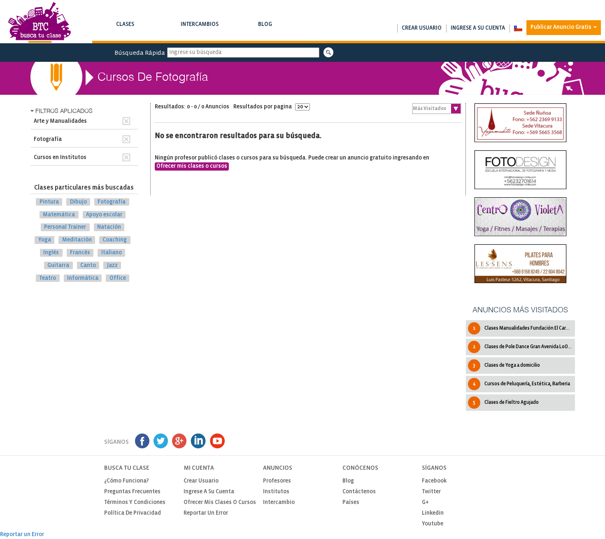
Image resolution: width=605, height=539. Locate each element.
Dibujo (78, 202)
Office (117, 278)
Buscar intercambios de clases (199, 32)
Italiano (111, 252)
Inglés (51, 252)
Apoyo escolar (104, 214)
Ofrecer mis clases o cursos (191, 166)
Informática (82, 278)
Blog (265, 28)
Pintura (49, 202)
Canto (88, 265)
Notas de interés (265, 32)
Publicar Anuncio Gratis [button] (562, 27)
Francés (80, 252)
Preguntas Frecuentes (132, 491)
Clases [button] (125, 28)
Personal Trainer (65, 227)
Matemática (59, 214)
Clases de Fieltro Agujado (506, 402)
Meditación (77, 240)
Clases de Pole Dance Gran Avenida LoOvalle (524, 346)
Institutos (276, 491)
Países (350, 502)
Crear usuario (422, 28)
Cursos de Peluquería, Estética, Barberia (521, 384)
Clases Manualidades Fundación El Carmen (524, 328)
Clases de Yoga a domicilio (506, 365)
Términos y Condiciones (134, 502)
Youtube (432, 524)
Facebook (434, 481)
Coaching (114, 240)
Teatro (47, 278)
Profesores (277, 481)
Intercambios (199, 28)
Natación (109, 227)
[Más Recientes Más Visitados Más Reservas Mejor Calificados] (436, 108)
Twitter (431, 491)
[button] (518, 28)
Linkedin (433, 513)
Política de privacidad (132, 513)
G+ (425, 502)
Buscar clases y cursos (125, 32)
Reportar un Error (206, 513)
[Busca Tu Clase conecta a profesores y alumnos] (39, 22)
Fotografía (112, 202)
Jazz (112, 265)
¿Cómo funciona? (126, 481)
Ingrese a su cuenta (478, 28)
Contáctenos (359, 491)
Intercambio (279, 502)
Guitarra (58, 265)
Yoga (44, 240)
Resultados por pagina (263, 107)
